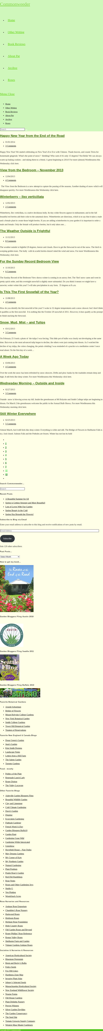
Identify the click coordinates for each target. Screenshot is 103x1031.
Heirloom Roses (12, 918)
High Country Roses (14, 926)
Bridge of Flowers (13, 711)
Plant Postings (11, 869)
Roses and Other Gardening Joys (19, 885)
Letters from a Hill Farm (15, 756)
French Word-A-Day (14, 827)
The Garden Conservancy (16, 1013)
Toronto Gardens (12, 763)
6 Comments (10, 271)
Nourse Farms (11, 994)
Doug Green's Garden (14, 740)
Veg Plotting (10, 892)
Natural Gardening (13, 865)
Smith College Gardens (15, 722)
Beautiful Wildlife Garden (16, 799)
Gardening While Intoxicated (17, 842)
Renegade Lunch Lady (15, 778)
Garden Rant (10, 834)
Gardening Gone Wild (14, 838)
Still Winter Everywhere (18, 413)
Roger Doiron (11, 781)
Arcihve (8, 119)
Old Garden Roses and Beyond (18, 930)
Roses (7, 123)
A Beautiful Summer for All (17, 499)
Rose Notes (10, 881)
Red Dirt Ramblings (13, 877)
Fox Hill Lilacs (11, 971)
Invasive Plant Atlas (13, 978)
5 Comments (10, 424)
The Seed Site (11, 1017)
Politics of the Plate (13, 774)
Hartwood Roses (12, 914)
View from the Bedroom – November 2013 (31, 170)
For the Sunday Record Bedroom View (29, 261)
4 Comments (10, 180)
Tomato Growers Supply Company (20, 1021)
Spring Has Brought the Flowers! (19, 514)
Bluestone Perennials (14, 959)
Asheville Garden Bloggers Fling (19, 796)
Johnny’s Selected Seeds (15, 982)
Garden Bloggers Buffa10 (16, 830)
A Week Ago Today (14, 356)
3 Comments (10, 146)
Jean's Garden (11, 744)
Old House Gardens (13, 998)
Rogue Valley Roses (14, 937)
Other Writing (11, 108)
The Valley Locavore (14, 785)
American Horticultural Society (18, 955)
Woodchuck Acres (13, 896)
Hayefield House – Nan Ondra (18, 850)
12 (6, 474)
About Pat (9, 115)
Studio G (9, 888)
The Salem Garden (13, 760)
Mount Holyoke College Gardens (19, 715)
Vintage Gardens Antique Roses (18, 945)
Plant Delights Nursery (15, 1002)
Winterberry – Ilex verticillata (22, 196)
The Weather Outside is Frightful (25, 231)
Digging (8, 815)
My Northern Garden (14, 861)
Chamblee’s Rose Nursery (16, 910)
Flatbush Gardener (13, 823)
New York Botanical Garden (17, 718)
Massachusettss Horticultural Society (20, 986)
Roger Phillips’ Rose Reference (18, 933)
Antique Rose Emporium (16, 906)
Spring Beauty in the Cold (16, 510)
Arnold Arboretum (13, 707)
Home (7, 104)
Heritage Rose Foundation (16, 922)
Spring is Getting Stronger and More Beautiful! (25, 503)
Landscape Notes (12, 752)
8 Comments (10, 241)
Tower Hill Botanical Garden (17, 726)
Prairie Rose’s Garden (14, 873)
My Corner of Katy (13, 857)
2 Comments (10, 207)
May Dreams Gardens (14, 854)
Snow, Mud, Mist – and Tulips (22, 322)
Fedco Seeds (10, 967)
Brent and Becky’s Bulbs (16, 963)
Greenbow (9, 846)
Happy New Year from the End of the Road (32, 136)
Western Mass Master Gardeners (19, 1025)
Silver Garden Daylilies (15, 1009)
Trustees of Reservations (15, 730)
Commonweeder (15, 4)
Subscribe (7, 538)
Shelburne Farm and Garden (17, 941)
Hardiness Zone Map (14, 975)
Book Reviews (11, 112)
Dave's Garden (11, 811)
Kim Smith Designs (13, 748)
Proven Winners (12, 1006)
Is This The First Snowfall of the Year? (29, 292)
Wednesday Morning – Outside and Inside (32, 383)
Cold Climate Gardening (15, 807)
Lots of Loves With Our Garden (18, 507)
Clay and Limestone (13, 803)
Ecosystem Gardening (14, 819)
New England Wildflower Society (19, 990)
